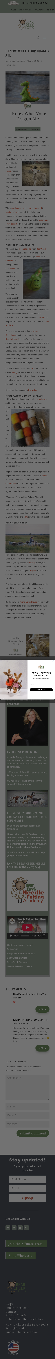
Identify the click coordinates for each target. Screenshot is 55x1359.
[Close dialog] (53, 661)
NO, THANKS (41, 693)
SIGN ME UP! (41, 689)
